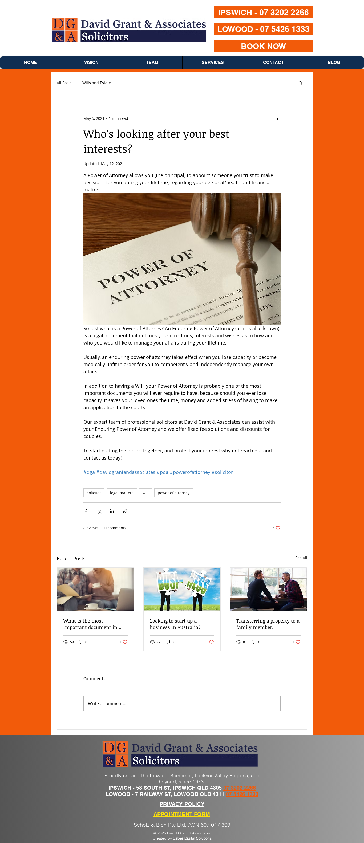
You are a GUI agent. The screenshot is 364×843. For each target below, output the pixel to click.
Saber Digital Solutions (192, 838)
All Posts (64, 82)
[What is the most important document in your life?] (95, 589)
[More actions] (277, 118)
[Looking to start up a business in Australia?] (182, 589)
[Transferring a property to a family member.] (268, 589)
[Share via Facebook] (85, 511)
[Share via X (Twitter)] (99, 511)
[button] (300, 83)
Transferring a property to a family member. (268, 623)
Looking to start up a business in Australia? (175, 623)
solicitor (94, 492)
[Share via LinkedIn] (112, 511)
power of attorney (173, 492)
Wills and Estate (96, 82)
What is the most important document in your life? (90, 623)
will (146, 492)
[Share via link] (125, 511)
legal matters (122, 492)
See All (301, 557)
